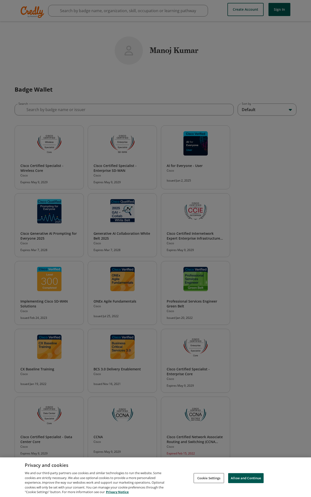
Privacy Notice (117, 492)
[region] (155, 477)
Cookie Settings (209, 478)
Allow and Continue (246, 478)
